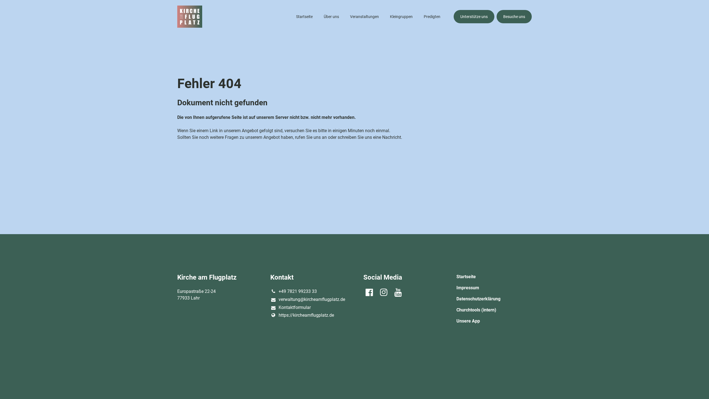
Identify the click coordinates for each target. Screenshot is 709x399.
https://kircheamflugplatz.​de (306, 315)
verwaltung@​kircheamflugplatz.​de (312, 299)
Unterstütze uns (474, 16)
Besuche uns (514, 16)
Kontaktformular (295, 307)
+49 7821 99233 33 (298, 291)
